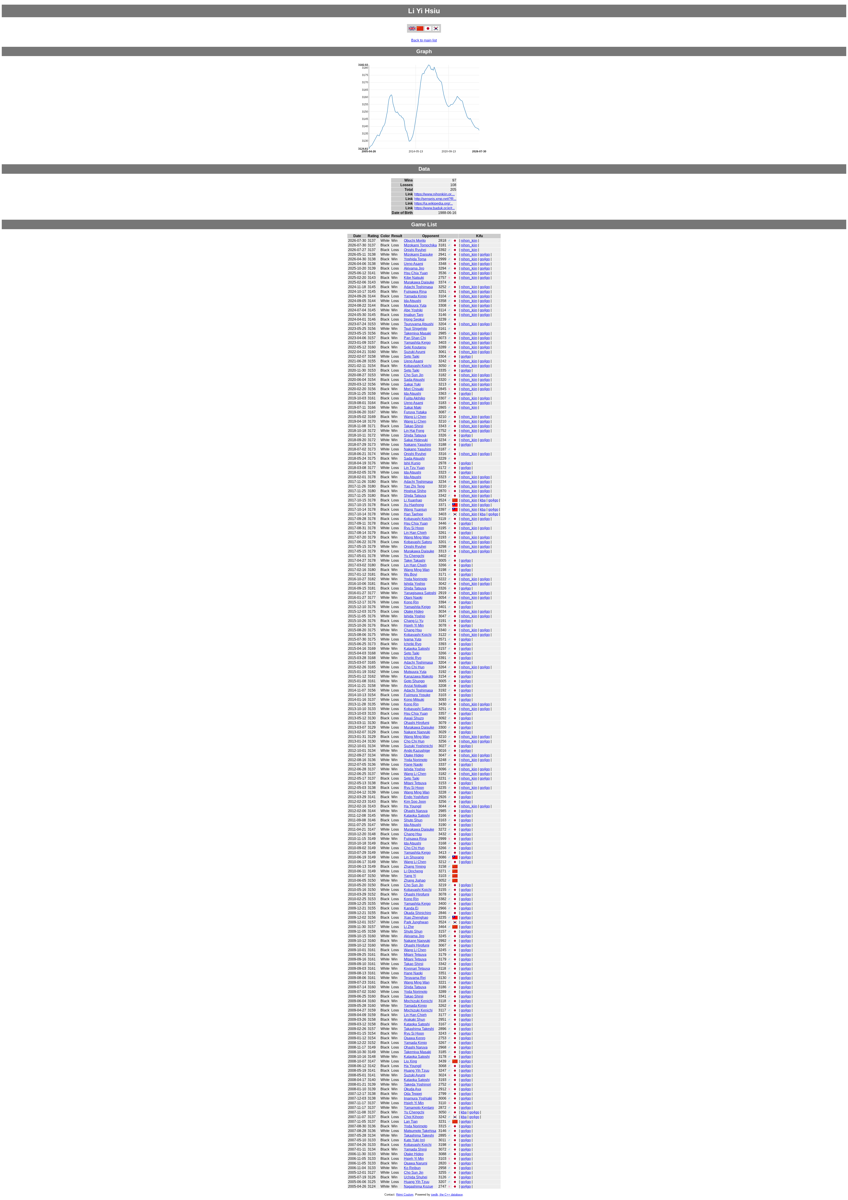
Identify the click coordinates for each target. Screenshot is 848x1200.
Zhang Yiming (415, 866)
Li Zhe (409, 927)
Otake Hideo (414, 611)
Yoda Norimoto (415, 579)
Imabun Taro (413, 315)
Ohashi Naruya (416, 811)
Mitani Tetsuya (415, 783)
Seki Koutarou (415, 347)
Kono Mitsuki (414, 699)
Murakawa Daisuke (419, 282)
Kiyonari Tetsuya (417, 968)
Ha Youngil (412, 806)
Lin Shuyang (414, 857)
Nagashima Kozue (418, 1186)
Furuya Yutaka (415, 412)
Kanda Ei (411, 908)
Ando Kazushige (417, 750)
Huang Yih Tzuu (416, 1070)
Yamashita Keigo (417, 342)
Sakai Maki (412, 407)
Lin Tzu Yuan (414, 468)
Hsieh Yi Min (414, 625)
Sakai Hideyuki (416, 440)
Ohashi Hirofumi (416, 723)
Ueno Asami (413, 264)
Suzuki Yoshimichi (418, 746)
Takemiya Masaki (417, 333)
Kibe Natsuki (414, 278)
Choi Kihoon (414, 1117)
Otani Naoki (413, 597)
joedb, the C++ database (447, 1194)
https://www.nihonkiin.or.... (434, 194)
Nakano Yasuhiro (417, 444)
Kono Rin (411, 602)
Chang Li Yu (413, 621)
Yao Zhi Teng (414, 486)
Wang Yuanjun (415, 509)
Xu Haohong (414, 505)
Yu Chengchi (414, 556)
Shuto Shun (413, 820)
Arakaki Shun (414, 1019)
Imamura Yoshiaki (418, 1098)
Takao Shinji (413, 426)
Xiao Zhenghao (416, 917)
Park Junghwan (416, 922)
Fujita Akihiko (414, 398)
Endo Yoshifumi (416, 797)
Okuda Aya (412, 1089)
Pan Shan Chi (415, 338)
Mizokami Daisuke (418, 254)
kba (483, 500)
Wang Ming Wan (417, 537)
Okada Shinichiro (417, 913)
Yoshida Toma (415, 259)
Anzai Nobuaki (415, 686)
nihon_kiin (469, 240)
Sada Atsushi (414, 380)
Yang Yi (410, 876)
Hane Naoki (413, 764)
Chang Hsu (413, 630)
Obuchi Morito (415, 240)
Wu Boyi (410, 574)
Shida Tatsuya (415, 435)
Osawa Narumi (415, 1163)
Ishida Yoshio (414, 584)
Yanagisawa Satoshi (420, 593)
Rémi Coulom (404, 1194)
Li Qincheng (413, 871)
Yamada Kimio (415, 296)
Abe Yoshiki (413, 310)
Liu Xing (410, 1061)
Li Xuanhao (413, 500)
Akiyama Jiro (414, 268)
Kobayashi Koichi (418, 366)
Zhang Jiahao (415, 880)
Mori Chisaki (414, 389)
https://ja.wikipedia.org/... (433, 203)
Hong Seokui (414, 319)
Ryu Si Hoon (414, 528)
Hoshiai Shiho (415, 491)
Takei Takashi (414, 560)
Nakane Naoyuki (417, 732)
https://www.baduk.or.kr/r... (434, 208)
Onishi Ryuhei (415, 250)
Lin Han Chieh (415, 533)
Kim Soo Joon (415, 801)
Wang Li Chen (415, 417)
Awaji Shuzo (414, 718)
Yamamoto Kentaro (419, 1107)
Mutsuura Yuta (415, 305)
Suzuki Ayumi (414, 352)
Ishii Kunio (412, 463)
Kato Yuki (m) (414, 1140)
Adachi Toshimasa (418, 287)
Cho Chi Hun (414, 667)
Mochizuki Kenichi (418, 1001)
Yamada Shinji (415, 1149)
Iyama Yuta (412, 639)
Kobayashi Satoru (418, 542)
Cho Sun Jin (413, 375)
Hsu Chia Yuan (416, 273)
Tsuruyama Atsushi (418, 324)
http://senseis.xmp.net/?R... (435, 199)
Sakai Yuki (412, 384)
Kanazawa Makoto (418, 676)
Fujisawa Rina (415, 291)
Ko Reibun (412, 1168)
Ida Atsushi (412, 301)
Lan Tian (411, 1121)
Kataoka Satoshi (417, 648)
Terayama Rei (415, 978)
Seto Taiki (411, 356)
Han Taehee (413, 514)
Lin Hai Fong (414, 431)
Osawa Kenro (414, 1038)
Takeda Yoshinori (417, 1084)
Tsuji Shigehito (415, 329)
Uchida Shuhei (415, 1177)
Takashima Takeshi (419, 1029)
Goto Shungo (414, 681)
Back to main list (424, 40)
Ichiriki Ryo (412, 644)
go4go (485, 254)
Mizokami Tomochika (420, 245)
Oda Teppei (413, 1094)
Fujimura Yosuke (417, 695)
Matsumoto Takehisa (420, 1131)
